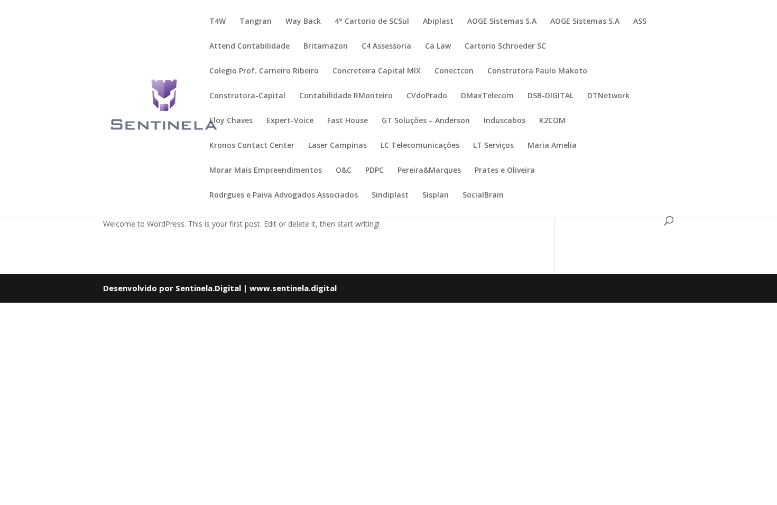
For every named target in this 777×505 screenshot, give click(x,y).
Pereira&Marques (429, 170)
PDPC (374, 170)
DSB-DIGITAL (551, 96)
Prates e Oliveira (505, 170)
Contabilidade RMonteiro (346, 96)
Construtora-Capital (247, 96)
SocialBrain (483, 195)
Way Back (303, 21)
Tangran (255, 21)
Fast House (347, 121)
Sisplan (435, 195)
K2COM (552, 121)
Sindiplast (390, 195)
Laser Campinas (337, 146)
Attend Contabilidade (249, 46)
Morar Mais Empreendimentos (265, 170)
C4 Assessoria (386, 46)
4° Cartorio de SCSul (372, 21)
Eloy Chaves (231, 121)
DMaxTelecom (487, 96)
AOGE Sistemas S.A (501, 21)
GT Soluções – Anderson (426, 121)
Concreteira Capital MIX (376, 71)
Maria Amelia (552, 146)
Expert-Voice (289, 121)
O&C (344, 170)
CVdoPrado (426, 96)
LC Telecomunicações (420, 146)
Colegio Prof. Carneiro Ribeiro (264, 71)
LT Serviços (493, 146)
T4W (217, 21)
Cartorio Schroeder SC (505, 46)
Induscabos (504, 121)
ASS (639, 21)
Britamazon (325, 46)
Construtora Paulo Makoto (537, 71)
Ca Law (438, 46)
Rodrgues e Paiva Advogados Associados (283, 195)
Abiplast (438, 21)
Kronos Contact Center (251, 146)
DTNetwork (608, 96)
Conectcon (454, 71)
